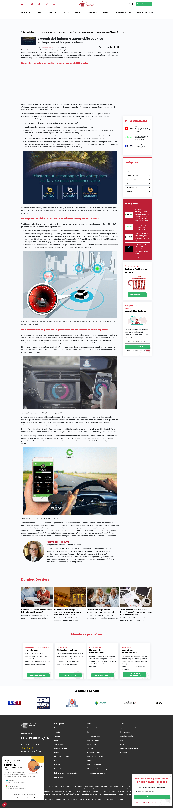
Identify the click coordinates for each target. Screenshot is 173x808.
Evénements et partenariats (65, 773)
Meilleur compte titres (96, 756)
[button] (4, 804)
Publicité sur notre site (129, 748)
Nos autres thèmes (144, 12)
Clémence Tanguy (49, 47)
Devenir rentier (132, 179)
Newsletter (26, 4)
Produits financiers (133, 187)
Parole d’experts (60, 769)
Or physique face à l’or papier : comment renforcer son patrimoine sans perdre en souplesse (69, 612)
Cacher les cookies (23, 798)
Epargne (57, 740)
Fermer (9, 798)
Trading (105, 12)
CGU (122, 740)
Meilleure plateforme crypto (98, 769)
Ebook (35, 4)
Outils (50, 4)
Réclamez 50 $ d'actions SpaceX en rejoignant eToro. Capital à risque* (141, 226)
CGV (122, 744)
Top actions (92, 12)
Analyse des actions (123, 12)
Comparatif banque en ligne (98, 773)
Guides (38, 12)
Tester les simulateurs (102, 675)
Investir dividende (94, 765)
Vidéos (57, 4)
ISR (128, 183)
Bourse (67, 12)
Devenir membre (143, 4)
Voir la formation (70, 675)
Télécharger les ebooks (38, 675)
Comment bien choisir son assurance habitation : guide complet (36, 610)
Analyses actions (60, 748)
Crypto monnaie (132, 175)
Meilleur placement (95, 740)
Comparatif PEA (93, 752)
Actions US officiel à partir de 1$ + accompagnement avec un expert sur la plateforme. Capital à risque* (141, 249)
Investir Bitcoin (93, 732)
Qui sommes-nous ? (128, 728)
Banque (129, 167)
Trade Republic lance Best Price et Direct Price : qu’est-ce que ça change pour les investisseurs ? (136, 612)
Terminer (37, 798)
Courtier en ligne (93, 736)
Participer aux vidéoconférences (135, 674)
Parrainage (58, 777)
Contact (123, 752)
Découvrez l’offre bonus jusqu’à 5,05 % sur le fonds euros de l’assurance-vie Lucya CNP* (142, 236)
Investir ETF (91, 761)
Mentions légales (127, 736)
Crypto (78, 12)
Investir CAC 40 (93, 744)
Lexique (42, 4)
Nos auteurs (125, 732)
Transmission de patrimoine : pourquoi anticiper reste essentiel (101, 610)
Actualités (25, 12)
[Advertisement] (70, 84)
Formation (66, 4)
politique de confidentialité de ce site (146, 802)
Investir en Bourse (94, 728)
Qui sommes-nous (137, 295)
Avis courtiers (52, 12)
